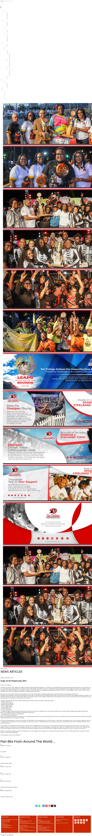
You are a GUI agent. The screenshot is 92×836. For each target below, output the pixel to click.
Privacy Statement (17, 834)
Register (4, 3)
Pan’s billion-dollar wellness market (16, 760)
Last (9, 798)
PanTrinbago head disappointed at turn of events (21, 777)
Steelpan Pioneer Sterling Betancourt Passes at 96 (22, 749)
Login (4, 4)
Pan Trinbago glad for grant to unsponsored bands (22, 770)
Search (13, 1)
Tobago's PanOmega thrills (12, 784)
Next (7, 798)
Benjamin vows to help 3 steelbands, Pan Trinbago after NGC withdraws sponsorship (37, 794)
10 (5, 798)
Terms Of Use (24, 834)
